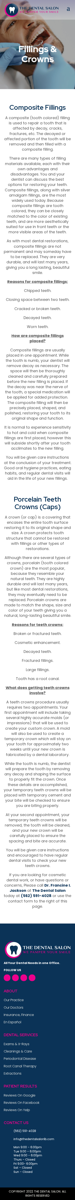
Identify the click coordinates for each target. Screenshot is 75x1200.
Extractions (12, 1073)
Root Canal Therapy (20, 1066)
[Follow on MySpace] (23, 977)
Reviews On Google (19, 1095)
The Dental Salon (49, 890)
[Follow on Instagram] (32, 977)
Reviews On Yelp (17, 1110)
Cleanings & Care (18, 1051)
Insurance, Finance (19, 1014)
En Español (12, 1022)
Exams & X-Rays (16, 1044)
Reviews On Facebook (21, 1102)
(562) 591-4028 (36, 895)
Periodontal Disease (20, 1058)
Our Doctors (13, 1007)
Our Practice (14, 1000)
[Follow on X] (15, 977)
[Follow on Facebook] (7, 977)
